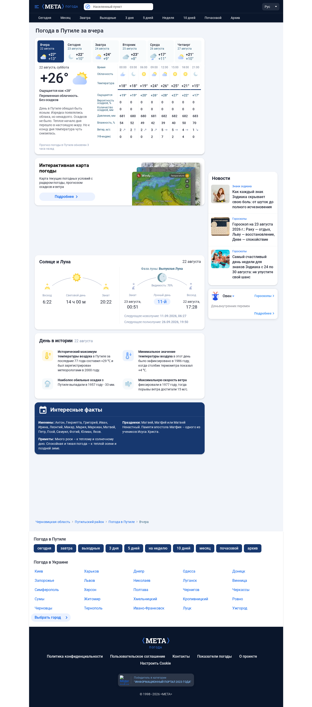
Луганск (190, 580)
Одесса (189, 571)
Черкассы (240, 590)
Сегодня (44, 18)
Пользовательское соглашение (137, 656)
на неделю (158, 548)
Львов (89, 580)
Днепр (138, 571)
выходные (108, 18)
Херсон (90, 590)
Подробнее (64, 196)
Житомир (92, 599)
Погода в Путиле (122, 522)
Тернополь (93, 608)
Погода (71, 6)
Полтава (140, 590)
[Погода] (156, 640)
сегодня (44, 548)
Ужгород (239, 608)
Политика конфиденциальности (75, 656)
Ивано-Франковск (148, 608)
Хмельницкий (145, 599)
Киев (39, 571)
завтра (67, 548)
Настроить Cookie (155, 663)
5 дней (148, 18)
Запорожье (44, 580)
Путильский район (89, 522)
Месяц (65, 18)
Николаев (141, 580)
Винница (239, 580)
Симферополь (47, 590)
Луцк (187, 608)
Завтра (85, 18)
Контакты (181, 656)
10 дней (189, 18)
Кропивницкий (195, 599)
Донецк (238, 571)
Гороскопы (263, 296)
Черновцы (43, 608)
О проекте (248, 656)
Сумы (39, 599)
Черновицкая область (53, 522)
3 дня (129, 18)
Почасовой (213, 18)
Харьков (91, 571)
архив (235, 18)
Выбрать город (48, 617)
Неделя (168, 18)
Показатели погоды (214, 656)
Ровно (237, 599)
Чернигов (191, 590)
